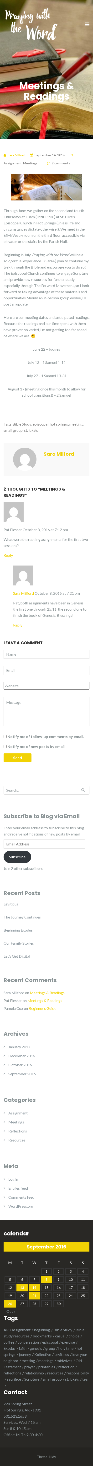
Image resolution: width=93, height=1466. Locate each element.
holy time (65, 1348)
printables (46, 1366)
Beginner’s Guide (42, 1008)
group (50, 1348)
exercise (68, 1342)
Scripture (31, 1379)
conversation (28, 1342)
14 (34, 1287)
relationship (34, 1373)
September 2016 (22, 1074)
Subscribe (17, 856)
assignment (21, 1329)
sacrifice (14, 1379)
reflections (12, 1373)
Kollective (42, 1354)
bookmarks (42, 1336)
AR (6, 1329)
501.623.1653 (15, 1416)
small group (13, 430)
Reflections (17, 1131)
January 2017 (19, 1046)
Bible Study (21, 424)
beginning (42, 1329)
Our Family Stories (19, 943)
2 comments (61, 163)
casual (60, 1336)
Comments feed (21, 1197)
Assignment (13, 163)
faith (22, 1348)
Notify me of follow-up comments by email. (45, 736)
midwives (64, 1360)
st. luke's (31, 430)
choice (74, 1336)
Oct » (11, 1311)
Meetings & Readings (47, 992)
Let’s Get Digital (17, 956)
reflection (66, 1366)
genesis (36, 1348)
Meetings (30, 163)
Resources (16, 1140)
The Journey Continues (22, 917)
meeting (76, 424)
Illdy (52, 1457)
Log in (13, 1179)
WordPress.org (20, 1206)
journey (25, 1354)
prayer (29, 1366)
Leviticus (11, 904)
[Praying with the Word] (31, 24)
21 (34, 1296)
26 (10, 1304)
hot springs (59, 424)
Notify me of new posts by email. (36, 746)
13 (22, 1287)
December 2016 (21, 1055)
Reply (8, 555)
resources (55, 1373)
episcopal (40, 424)
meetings (45, 1360)
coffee (9, 1342)
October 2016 (20, 1064)
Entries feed (18, 1188)
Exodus (10, 1348)
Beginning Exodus (18, 930)
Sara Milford (23, 593)
